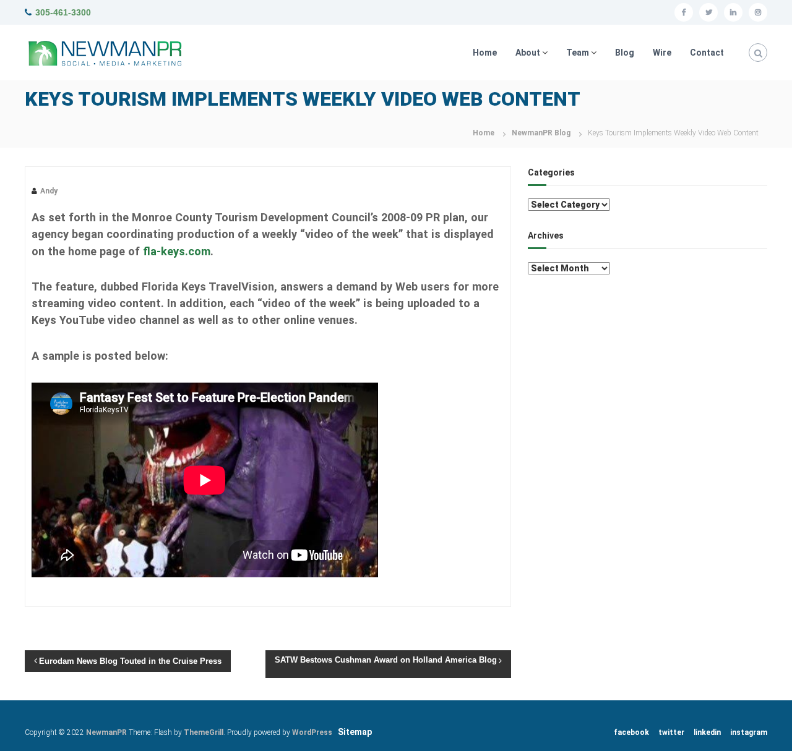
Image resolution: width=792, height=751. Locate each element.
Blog (624, 52)
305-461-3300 (63, 12)
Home (485, 52)
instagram (748, 732)
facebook (631, 732)
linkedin (707, 732)
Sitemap (355, 732)
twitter (671, 732)
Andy (49, 191)
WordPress (312, 732)
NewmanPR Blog (541, 133)
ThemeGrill (203, 732)
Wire (662, 52)
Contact (707, 52)
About (527, 52)
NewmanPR (106, 732)
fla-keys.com (176, 251)
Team (577, 52)
